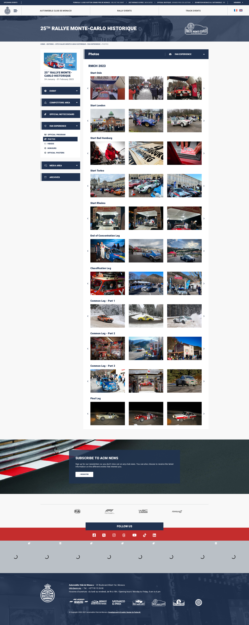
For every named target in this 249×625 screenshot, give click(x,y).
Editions (50, 44)
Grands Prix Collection (136, 2)
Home (42, 44)
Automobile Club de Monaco (56, 10)
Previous (88, 88)
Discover (181, 2)
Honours (51, 148)
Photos (51, 139)
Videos (50, 143)
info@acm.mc (75, 588)
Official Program (56, 134)
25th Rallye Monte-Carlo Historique (70, 44)
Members (238, 2)
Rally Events (124, 10)
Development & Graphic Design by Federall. (124, 612)
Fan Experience (93, 44)
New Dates (104, 2)
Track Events (193, 10)
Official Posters (55, 152)
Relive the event (73, 2)
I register (84, 474)
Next (204, 88)
